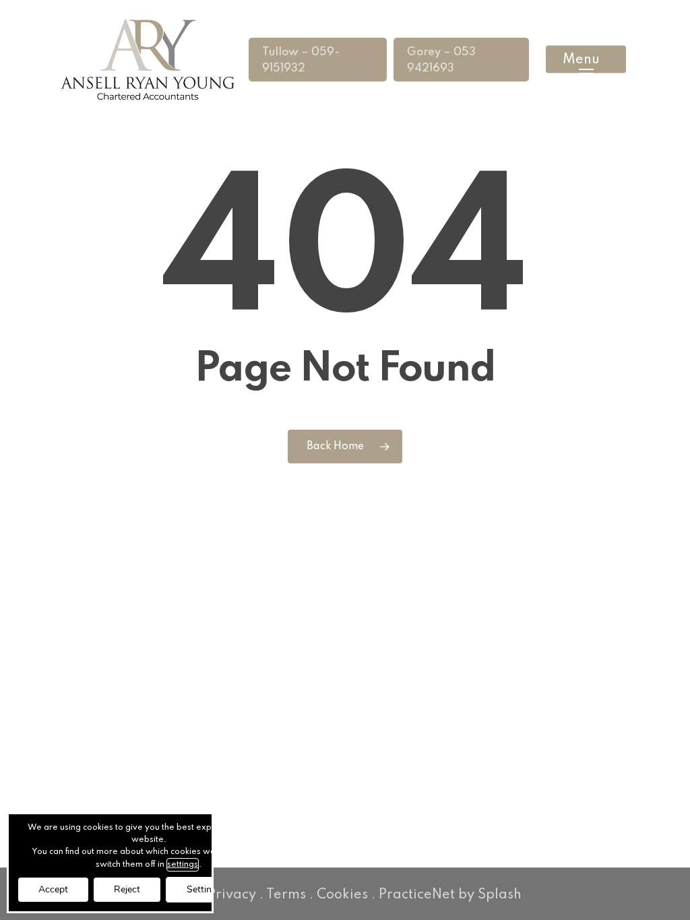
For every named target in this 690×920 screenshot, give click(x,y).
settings (182, 865)
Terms (286, 895)
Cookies (342, 895)
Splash (500, 895)
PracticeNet (417, 895)
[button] (586, 60)
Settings (204, 889)
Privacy (232, 895)
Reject (127, 889)
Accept (53, 889)
